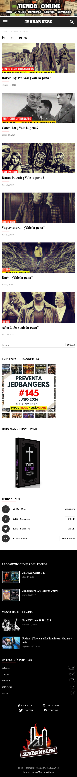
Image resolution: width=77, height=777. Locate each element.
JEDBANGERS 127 (33, 573)
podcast (35, 674)
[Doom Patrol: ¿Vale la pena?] (38, 158)
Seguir (71, 519)
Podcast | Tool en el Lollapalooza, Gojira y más (47, 640)
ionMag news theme (44, 772)
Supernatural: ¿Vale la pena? (23, 227)
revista (35, 693)
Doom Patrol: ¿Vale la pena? (23, 177)
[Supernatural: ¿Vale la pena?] (38, 208)
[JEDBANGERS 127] (11, 577)
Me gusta (70, 509)
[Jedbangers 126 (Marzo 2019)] (11, 595)
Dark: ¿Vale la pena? (17, 277)
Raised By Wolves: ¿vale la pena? (26, 77)
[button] (72, 22)
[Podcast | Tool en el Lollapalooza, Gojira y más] (11, 643)
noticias (35, 667)
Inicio (4, 31)
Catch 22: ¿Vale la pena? (20, 127)
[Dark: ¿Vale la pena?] (38, 257)
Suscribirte (68, 538)
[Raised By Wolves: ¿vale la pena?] (38, 58)
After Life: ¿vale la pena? (20, 327)
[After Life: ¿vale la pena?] (38, 307)
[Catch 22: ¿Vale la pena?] (38, 108)
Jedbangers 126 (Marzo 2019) (40, 591)
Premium (35, 680)
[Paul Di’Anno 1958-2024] (11, 625)
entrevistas (35, 686)
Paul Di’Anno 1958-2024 (36, 620)
